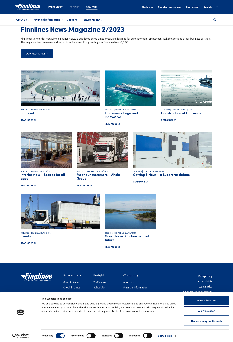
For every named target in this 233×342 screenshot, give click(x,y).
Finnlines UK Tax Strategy (197, 292)
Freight (74, 7)
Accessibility (205, 281)
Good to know (71, 282)
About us (21, 19)
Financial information (47, 19)
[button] (215, 20)
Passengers (55, 7)
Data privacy (205, 276)
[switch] (91, 335)
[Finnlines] (27, 7)
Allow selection (206, 311)
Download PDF (35, 53)
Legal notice (205, 286)
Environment (192, 7)
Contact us (147, 7)
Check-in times (71, 287)
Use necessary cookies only (206, 321)
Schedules (99, 287)
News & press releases (169, 7)
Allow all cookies (206, 300)
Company (91, 7)
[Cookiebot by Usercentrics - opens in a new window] (20, 335)
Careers (72, 19)
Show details (165, 335)
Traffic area (99, 282)
